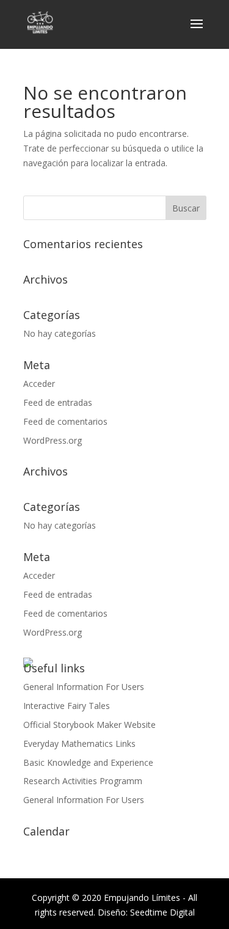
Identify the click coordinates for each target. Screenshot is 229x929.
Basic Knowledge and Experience (88, 762)
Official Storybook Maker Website (89, 724)
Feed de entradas (57, 402)
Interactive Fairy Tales (66, 705)
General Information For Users (83, 686)
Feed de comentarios (65, 421)
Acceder (39, 383)
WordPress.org (52, 440)
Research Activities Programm (82, 781)
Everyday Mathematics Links (79, 743)
